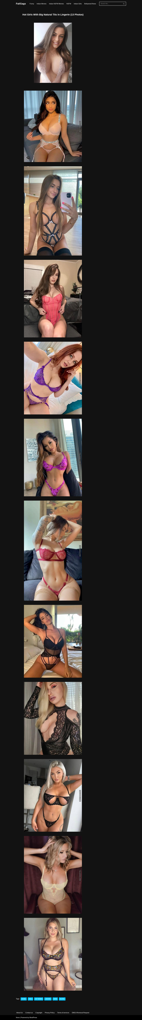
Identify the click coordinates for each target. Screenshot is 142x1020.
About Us (19, 1013)
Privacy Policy (50, 1013)
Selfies (62, 999)
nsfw (55, 999)
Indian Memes (41, 4)
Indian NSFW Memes (56, 4)
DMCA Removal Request (80, 1013)
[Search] (124, 4)
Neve (18, 1017)
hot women (38, 999)
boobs (24, 999)
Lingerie (48, 999)
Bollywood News (90, 4)
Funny (32, 4)
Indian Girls (78, 4)
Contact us (29, 1013)
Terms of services (63, 1013)
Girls (30, 999)
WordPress (33, 1017)
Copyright (38, 1013)
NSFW (68, 4)
